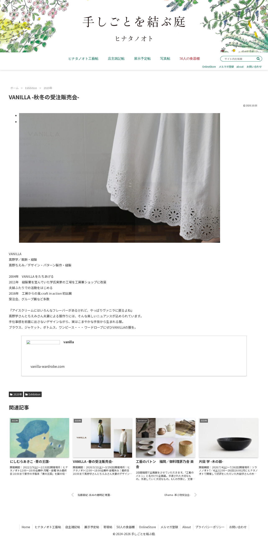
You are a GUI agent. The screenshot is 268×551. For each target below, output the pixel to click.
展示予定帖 (91, 527)
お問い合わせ (254, 66)
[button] (258, 58)
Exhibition (34, 394)
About (186, 527)
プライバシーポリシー (210, 527)
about (240, 66)
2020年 (17, 394)
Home (26, 527)
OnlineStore (209, 66)
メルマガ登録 (226, 66)
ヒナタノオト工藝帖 (48, 527)
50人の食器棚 (126, 527)
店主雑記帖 (72, 527)
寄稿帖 (107, 527)
